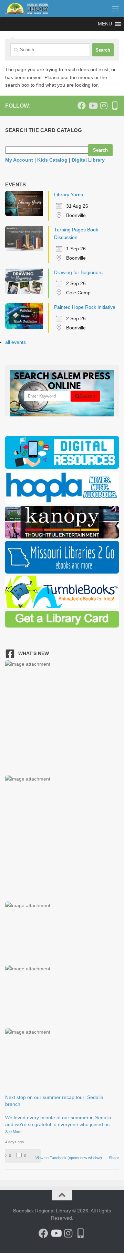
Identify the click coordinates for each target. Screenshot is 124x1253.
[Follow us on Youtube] (93, 105)
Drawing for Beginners (78, 272)
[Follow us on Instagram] (104, 105)
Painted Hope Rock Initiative (84, 307)
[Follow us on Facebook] (82, 105)
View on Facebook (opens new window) (69, 1158)
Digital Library (88, 160)
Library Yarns (68, 194)
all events (15, 342)
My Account (19, 160)
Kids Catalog (52, 160)
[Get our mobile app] (115, 105)
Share (114, 1158)
